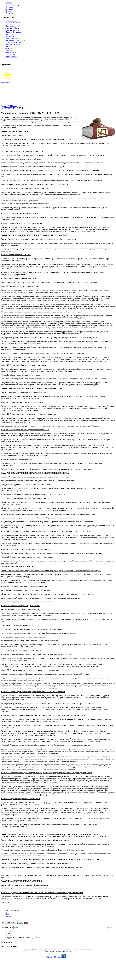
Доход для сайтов (5, 82)
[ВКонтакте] (17, 922)
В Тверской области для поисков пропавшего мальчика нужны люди (7, 75)
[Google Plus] (27, 922)
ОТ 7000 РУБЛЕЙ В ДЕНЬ (12, 108)
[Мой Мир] (25, 922)
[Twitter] (20, 922)
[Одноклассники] (22, 922)
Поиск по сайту (7, 927)
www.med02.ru (81, 950)
